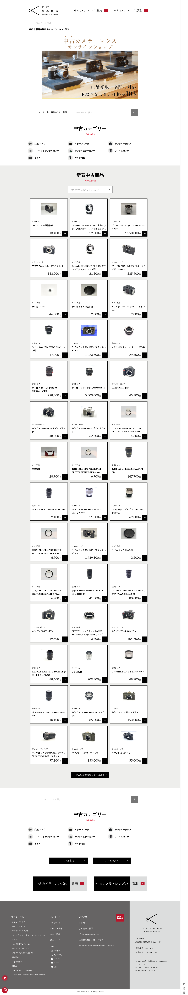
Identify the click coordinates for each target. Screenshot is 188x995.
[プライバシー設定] (5, 990)
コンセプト (55, 917)
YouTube (57, 963)
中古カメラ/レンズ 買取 (20, 931)
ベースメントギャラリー (20, 948)
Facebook (57, 959)
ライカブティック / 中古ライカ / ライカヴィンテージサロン (29, 937)
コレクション (56, 923)
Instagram (57, 950)
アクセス (83, 923)
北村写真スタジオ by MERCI (22, 970)
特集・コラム (56, 940)
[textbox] (102, 112)
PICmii (14, 966)
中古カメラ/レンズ (18, 926)
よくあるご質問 (86, 928)
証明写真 (15, 957)
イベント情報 (56, 928)
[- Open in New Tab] (184, 985)
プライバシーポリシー (89, 934)
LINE (55, 967)
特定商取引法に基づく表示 (91, 940)
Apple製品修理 (17, 962)
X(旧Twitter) (58, 955)
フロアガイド (85, 917)
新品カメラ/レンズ (18, 922)
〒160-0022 (146, 940)
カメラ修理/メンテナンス (21, 944)
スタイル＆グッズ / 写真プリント (23, 953)
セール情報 (55, 934)
